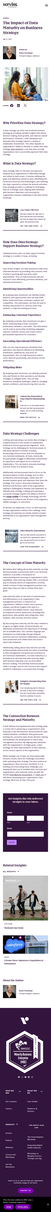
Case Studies (32, 1101)
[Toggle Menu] (46, 5)
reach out (40, 775)
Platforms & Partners (32, 1110)
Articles (9, 1133)
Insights (10, 1124)
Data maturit (16, 149)
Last (28, 822)
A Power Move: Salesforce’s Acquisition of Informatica (23, 962)
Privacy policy (23, 1207)
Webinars (9, 1147)
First (8, 822)
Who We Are (10, 1092)
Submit (12, 842)
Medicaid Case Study (13, 928)
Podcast (9, 1140)
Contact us (25, 1191)
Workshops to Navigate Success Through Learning (34, 1156)
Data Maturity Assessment (21, 775)
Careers (9, 1109)
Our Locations (11, 1101)
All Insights (9, 871)
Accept (8, 1207)
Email (10, 828)
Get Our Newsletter (10, 1165)
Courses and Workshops (10, 1155)
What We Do (32, 1092)
